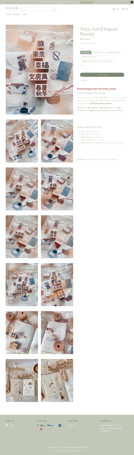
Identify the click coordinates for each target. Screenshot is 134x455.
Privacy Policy (68, 451)
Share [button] (85, 80)
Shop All (16, 14)
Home (9, 14)
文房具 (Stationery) (89, 57)
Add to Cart (102, 75)
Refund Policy (78, 451)
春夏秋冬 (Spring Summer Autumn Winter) (97, 61)
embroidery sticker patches (100, 103)
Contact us (72, 425)
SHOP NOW (86, 2)
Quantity (83, 65)
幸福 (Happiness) (114, 52)
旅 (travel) (85, 52)
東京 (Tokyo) (98, 52)
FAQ (24, 14)
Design (82, 48)
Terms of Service (56, 451)
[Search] (54, 9)
